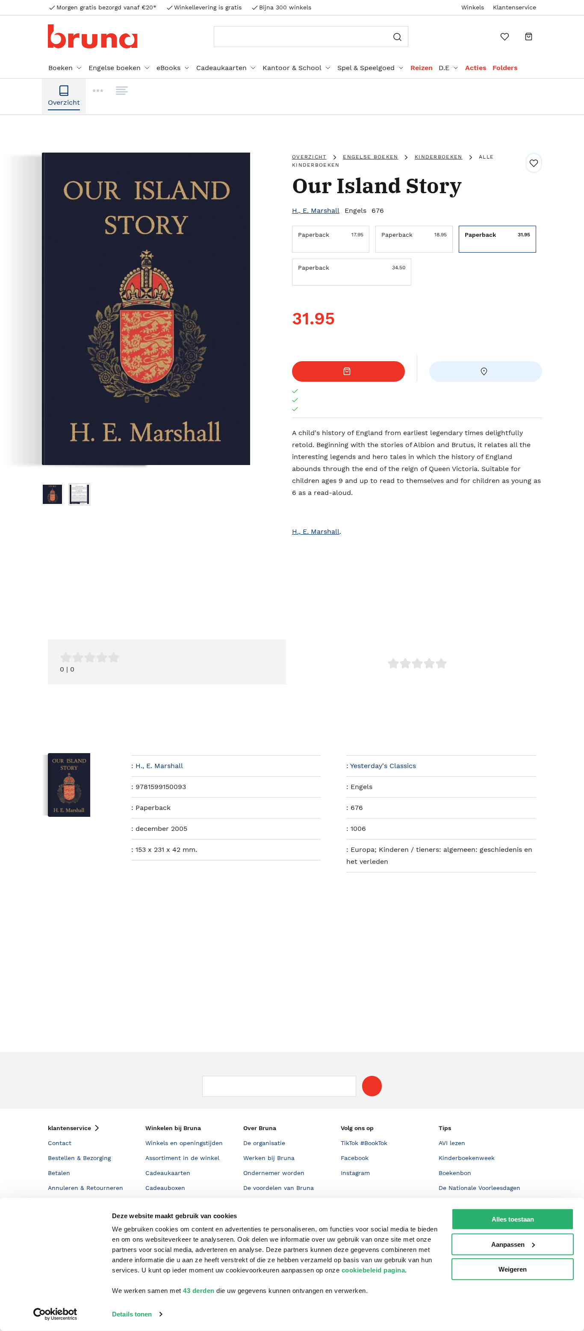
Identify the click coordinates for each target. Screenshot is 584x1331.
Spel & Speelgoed (366, 68)
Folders (505, 68)
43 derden (199, 1290)
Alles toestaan (513, 1219)
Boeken (60, 68)
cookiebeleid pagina (373, 1270)
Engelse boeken (114, 68)
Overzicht (309, 157)
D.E (444, 68)
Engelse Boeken (370, 157)
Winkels (472, 7)
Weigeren (512, 1269)
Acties (476, 68)
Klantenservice (514, 7)
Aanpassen (508, 1244)
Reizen (421, 68)
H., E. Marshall (315, 210)
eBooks (168, 68)
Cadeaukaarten (221, 68)
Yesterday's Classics (383, 766)
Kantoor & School (292, 68)
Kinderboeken (439, 157)
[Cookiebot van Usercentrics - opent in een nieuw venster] (55, 1314)
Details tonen (132, 1314)
